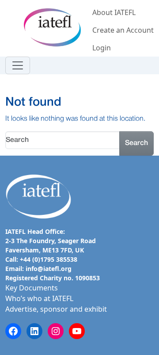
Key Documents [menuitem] (31, 288)
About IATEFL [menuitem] (114, 12)
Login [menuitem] (101, 48)
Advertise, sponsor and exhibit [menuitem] (56, 309)
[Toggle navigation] (17, 65)
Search (136, 143)
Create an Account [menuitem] (123, 30)
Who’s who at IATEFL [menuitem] (39, 298)
